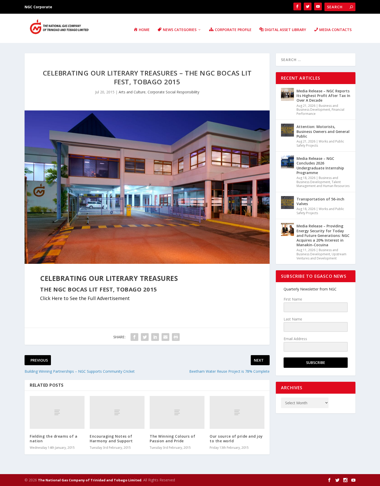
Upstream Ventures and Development (321, 256)
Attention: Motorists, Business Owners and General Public (323, 131)
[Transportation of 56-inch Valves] (287, 202)
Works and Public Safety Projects (320, 143)
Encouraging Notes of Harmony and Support (111, 438)
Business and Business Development (317, 107)
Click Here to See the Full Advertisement (85, 298)
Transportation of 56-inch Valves (320, 201)
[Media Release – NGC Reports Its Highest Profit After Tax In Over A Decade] (287, 94)
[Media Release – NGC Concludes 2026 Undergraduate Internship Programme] (287, 161)
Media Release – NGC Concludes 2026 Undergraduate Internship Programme (320, 165)
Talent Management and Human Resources (323, 184)
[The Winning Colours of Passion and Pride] (177, 412)
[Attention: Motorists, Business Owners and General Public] (287, 130)
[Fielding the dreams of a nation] (57, 412)
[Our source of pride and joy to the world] (237, 412)
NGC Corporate (38, 6)
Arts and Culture (132, 91)
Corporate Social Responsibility (173, 91)
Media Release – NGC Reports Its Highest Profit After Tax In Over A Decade (323, 95)
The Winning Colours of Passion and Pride (172, 438)
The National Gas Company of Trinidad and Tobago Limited (89, 480)
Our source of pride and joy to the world (236, 438)
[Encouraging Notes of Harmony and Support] (117, 412)
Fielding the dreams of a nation (53, 438)
